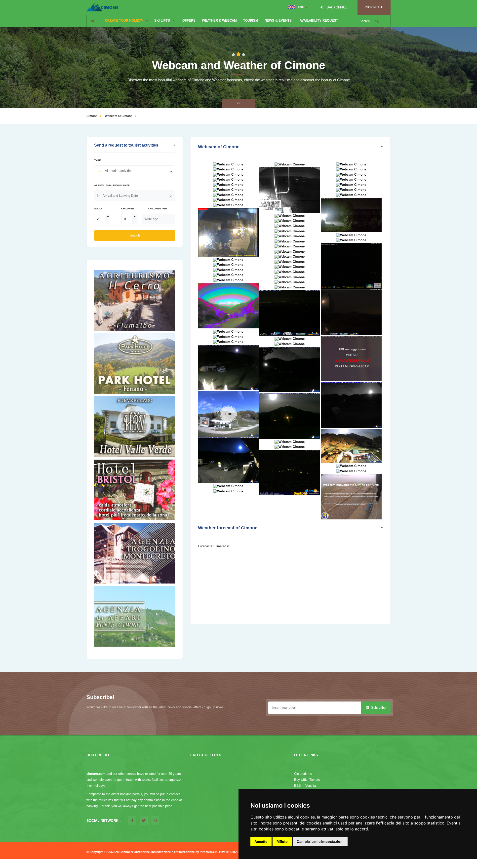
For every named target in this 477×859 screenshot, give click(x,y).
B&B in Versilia (305, 785)
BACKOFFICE (337, 7)
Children (127, 208)
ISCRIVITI (372, 7)
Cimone (91, 116)
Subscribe (378, 707)
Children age (157, 208)
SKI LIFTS (162, 20)
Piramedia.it (208, 852)
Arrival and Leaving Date (112, 185)
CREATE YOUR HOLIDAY (124, 20)
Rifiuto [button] (282, 841)
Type (97, 160)
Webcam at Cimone (118, 116)
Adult (98, 208)
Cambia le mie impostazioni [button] (320, 841)
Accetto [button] (261, 841)
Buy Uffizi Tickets (307, 779)
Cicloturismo (303, 774)
